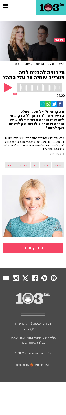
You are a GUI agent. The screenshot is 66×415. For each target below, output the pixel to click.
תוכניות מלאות (45, 64)
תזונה (45, 165)
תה (35, 165)
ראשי (61, 64)
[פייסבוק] (60, 104)
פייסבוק (27, 64)
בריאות (57, 165)
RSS (16, 64)
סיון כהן (59, 40)
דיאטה (11, 165)
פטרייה (23, 165)
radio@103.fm (33, 329)
